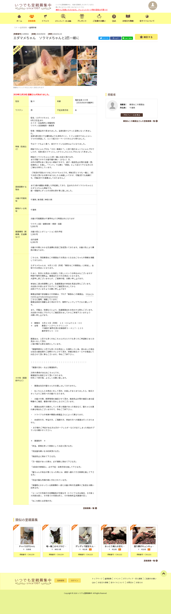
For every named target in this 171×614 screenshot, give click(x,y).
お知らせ (139, 582)
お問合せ (130, 582)
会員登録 (60, 580)
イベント (45, 20)
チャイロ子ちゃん (27, 546)
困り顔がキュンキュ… (144, 546)
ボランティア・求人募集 (132, 578)
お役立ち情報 (128, 20)
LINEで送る (128, 38)
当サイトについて (147, 20)
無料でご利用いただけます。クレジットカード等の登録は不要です (82, 9)
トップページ (97, 578)
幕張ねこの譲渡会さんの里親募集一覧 (139, 121)
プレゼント (82, 20)
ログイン (74, 580)
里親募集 (32, 20)
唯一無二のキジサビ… (56, 546)
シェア (116, 38)
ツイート (105, 38)
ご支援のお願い (99, 20)
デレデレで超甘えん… (85, 546)
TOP (16, 27)
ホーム (19, 20)
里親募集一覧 (88, 508)
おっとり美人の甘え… (115, 546)
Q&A (114, 20)
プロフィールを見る (131, 115)
